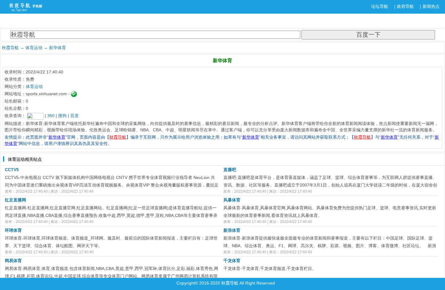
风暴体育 (231, 199)
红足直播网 (15, 199)
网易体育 (13, 260)
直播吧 (229, 169)
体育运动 (33, 47)
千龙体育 (231, 260)
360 (50, 115)
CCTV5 (12, 169)
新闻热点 (431, 6)
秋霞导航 (10, 47)
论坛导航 (379, 6)
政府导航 (405, 6)
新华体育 (57, 47)
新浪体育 (231, 230)
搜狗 (62, 115)
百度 (74, 115)
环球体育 (13, 230)
